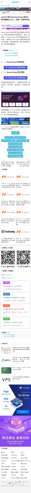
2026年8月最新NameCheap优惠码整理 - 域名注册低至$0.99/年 (8, 185)
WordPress (14, 458)
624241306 (9, 275)
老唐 (25, 112)
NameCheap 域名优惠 (15, 144)
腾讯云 (13, 452)
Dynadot (3, 461)
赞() (15, 133)
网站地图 (16, 482)
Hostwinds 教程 (15, 461)
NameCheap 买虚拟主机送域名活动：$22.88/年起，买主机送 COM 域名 (8, 203)
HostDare (13, 466)
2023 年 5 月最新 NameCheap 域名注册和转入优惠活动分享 (23, 240)
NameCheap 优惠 (20, 137)
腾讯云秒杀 (24, 463)
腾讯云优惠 (4, 455)
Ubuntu (3, 478)
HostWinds (14, 455)
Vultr (22, 452)
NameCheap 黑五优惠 (15, 153)
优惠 (13, 6)
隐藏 (11, 50)
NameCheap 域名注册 (15, 147)
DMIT (2, 463)
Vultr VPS (13, 463)
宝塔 (22, 475)
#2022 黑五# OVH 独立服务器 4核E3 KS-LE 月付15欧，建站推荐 (7, 164)
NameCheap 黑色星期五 (15, 156)
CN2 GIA (13, 475)
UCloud (23, 466)
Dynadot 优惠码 (15, 478)
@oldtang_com (10, 278)
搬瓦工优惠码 (14, 472)
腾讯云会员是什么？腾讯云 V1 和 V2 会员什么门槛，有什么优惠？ (23, 164)
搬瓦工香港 (24, 478)
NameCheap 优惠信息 (8, 140)
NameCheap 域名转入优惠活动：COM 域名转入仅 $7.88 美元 (8, 220)
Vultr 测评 (13, 469)
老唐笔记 (15, 2)
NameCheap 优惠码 (22, 140)
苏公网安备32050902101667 (17, 484)
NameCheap (9, 137)
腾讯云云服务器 (5, 466)
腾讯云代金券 (24, 472)
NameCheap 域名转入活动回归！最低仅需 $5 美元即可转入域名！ (23, 203)
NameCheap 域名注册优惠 (15, 150)
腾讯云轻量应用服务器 (5, 458)
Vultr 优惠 (4, 472)
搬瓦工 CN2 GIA (25, 461)
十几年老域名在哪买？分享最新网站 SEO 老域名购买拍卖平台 (8, 240)
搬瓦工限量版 (5, 469)
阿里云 (22, 455)
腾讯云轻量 (24, 469)
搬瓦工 (3, 452)
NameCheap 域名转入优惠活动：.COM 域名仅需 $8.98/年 (23, 185)
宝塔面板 (3, 475)
